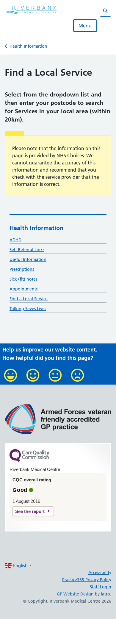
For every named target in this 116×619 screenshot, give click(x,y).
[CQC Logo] (29, 460)
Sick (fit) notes (23, 279)
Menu (85, 26)
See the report (30, 511)
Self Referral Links (27, 249)
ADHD (15, 239)
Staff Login (100, 587)
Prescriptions (22, 269)
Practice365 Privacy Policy (86, 579)
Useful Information (28, 259)
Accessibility (99, 572)
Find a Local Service (29, 298)
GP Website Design (75, 594)
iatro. (106, 594)
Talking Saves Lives (28, 308)
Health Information (28, 46)
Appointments (23, 289)
